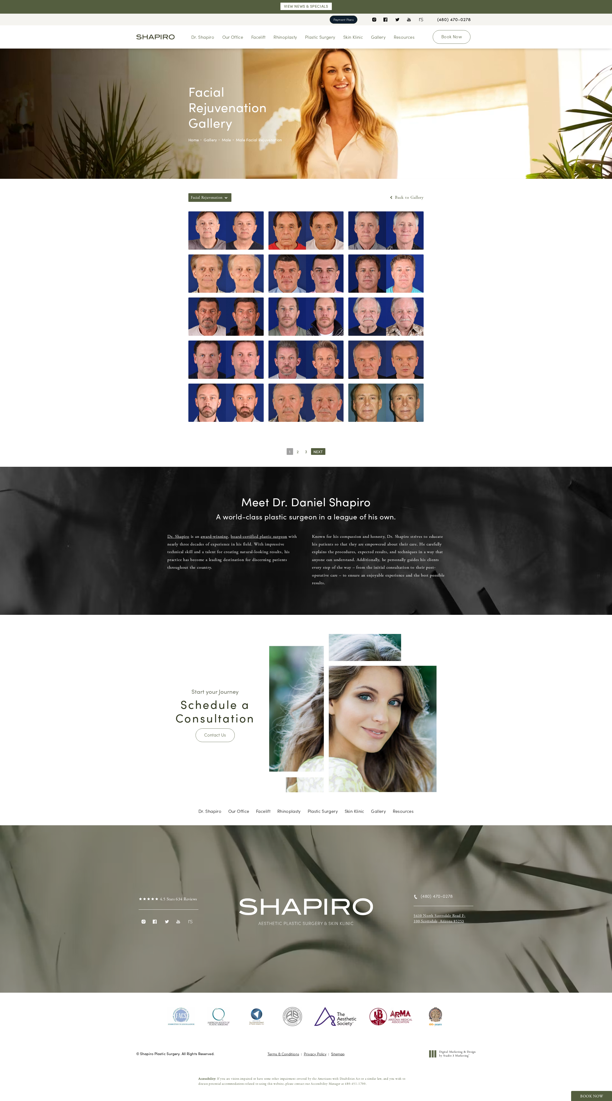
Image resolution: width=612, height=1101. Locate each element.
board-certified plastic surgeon (259, 536)
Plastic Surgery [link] (320, 37)
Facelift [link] (258, 37)
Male (226, 139)
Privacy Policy (315, 1053)
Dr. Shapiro (178, 536)
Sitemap (337, 1053)
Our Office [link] (232, 37)
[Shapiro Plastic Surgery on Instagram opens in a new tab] (374, 19)
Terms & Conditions (283, 1053)
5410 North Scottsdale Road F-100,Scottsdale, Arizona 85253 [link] (439, 918)
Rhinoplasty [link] (285, 37)
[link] (454, 19)
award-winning (214, 536)
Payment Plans (343, 19)
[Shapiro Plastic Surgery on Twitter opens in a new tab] (397, 19)
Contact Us (215, 735)
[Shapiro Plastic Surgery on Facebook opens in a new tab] (385, 19)
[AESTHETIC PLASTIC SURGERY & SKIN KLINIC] (306, 909)
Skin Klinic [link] (353, 37)
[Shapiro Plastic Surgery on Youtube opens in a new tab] (409, 19)
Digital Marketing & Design (457, 1053)
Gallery (210, 139)
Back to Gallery (408, 197)
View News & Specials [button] (306, 6)
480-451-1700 (355, 1084)
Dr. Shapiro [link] (202, 37)
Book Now (451, 36)
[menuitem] (374, 19)
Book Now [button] (591, 1096)
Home (193, 139)
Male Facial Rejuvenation (259, 139)
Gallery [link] (378, 37)
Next (318, 451)
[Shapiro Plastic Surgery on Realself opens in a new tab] (421, 19)
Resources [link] (404, 37)
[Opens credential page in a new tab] (181, 1016)
